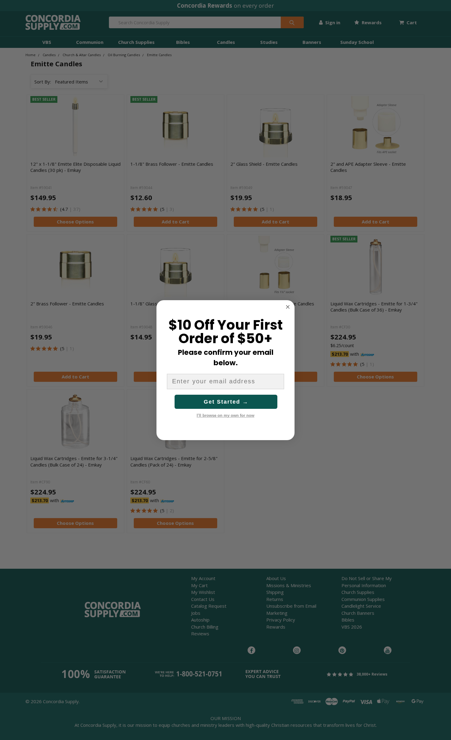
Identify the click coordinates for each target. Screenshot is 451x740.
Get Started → (226, 402)
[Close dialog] (287, 307)
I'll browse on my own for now (225, 415)
